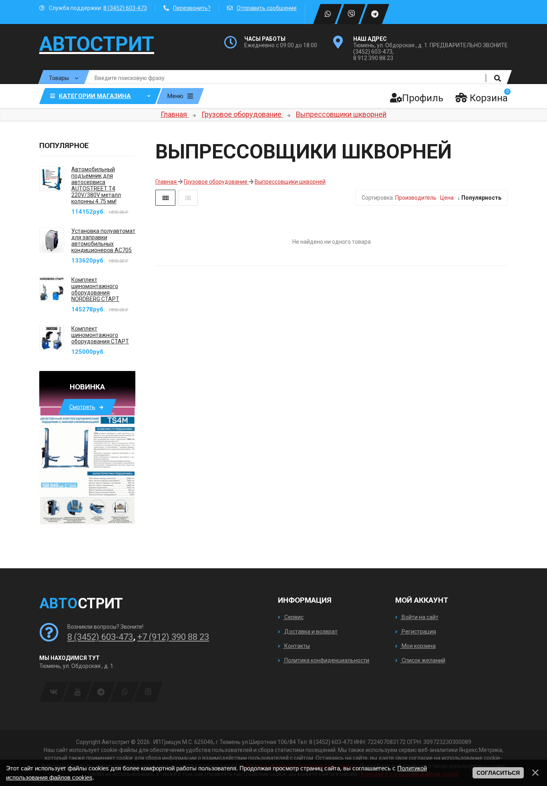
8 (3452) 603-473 (125, 8)
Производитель (415, 197)
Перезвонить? (192, 8)
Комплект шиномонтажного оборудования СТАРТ (100, 335)
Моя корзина (418, 646)
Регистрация (418, 631)
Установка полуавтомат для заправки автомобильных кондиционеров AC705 (103, 240)
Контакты (296, 646)
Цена (447, 197)
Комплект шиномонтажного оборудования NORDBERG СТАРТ (95, 289)
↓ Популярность (479, 197)
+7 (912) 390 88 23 (173, 637)
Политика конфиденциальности (326, 660)
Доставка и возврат (310, 631)
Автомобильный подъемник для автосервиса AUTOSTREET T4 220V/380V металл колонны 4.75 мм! (96, 185)
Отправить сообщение (267, 8)
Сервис (293, 617)
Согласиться (498, 773)
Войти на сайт (419, 617)
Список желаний (422, 660)
